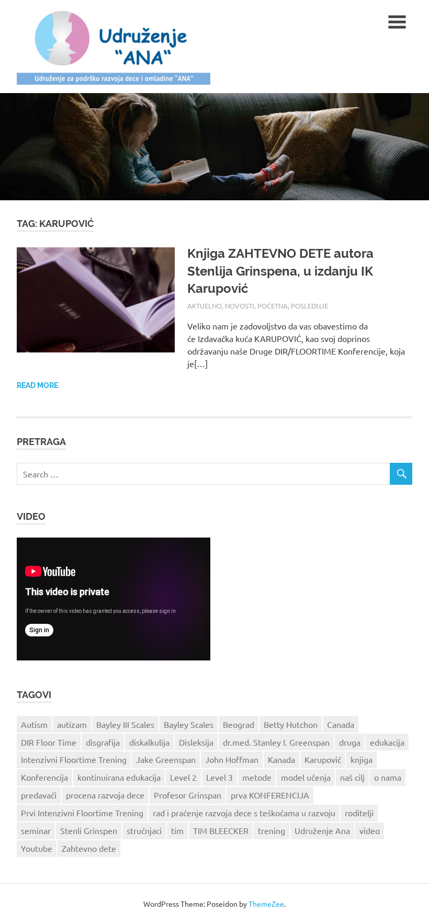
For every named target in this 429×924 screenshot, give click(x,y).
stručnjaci (144, 830)
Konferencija (44, 777)
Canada (340, 724)
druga (349, 742)
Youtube (36, 848)
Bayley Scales (188, 724)
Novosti (239, 305)
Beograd (238, 724)
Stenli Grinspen (88, 830)
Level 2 (183, 777)
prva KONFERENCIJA (270, 795)
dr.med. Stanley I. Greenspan (276, 742)
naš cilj (352, 777)
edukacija (387, 742)
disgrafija (103, 742)
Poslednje (309, 305)
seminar (36, 830)
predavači (39, 795)
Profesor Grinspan (187, 795)
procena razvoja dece (105, 795)
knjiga (361, 759)
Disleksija (196, 742)
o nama (387, 777)
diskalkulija (149, 742)
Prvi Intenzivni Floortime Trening (82, 812)
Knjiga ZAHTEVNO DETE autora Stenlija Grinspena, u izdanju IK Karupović (280, 271)
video (369, 830)
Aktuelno (204, 305)
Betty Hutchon (291, 724)
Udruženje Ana (322, 830)
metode (257, 777)
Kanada (281, 759)
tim (177, 830)
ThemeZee (266, 903)
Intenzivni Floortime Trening (74, 759)
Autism (34, 724)
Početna (272, 305)
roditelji (359, 812)
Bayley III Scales (125, 724)
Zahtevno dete (89, 848)
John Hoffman (231, 759)
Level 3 (219, 777)
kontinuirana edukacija (119, 777)
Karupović (322, 759)
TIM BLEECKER (221, 830)
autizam (72, 724)
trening (271, 830)
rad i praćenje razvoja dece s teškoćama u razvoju (244, 812)
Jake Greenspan (166, 759)
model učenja (306, 777)
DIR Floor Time (48, 742)
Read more (37, 385)
